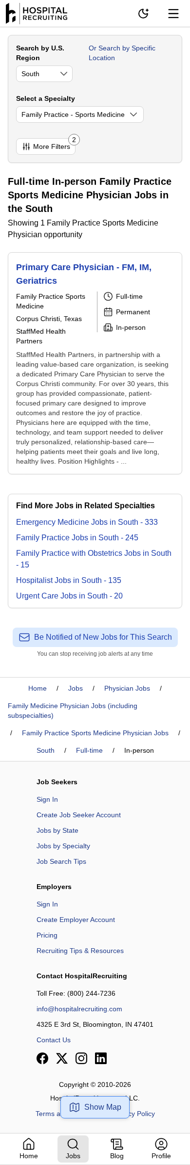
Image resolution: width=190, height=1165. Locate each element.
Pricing (47, 935)
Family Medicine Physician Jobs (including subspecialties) (72, 710)
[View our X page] (62, 1058)
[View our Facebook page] (42, 1058)
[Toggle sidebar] (173, 13)
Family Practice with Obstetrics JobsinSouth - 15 (93, 559)
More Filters (54, 144)
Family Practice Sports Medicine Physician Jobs (95, 733)
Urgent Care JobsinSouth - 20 (69, 596)
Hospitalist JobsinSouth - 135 (68, 580)
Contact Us (54, 1040)
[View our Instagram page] (81, 1058)
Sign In (47, 799)
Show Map (102, 1107)
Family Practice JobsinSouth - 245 (77, 538)
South (46, 750)
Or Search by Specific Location (122, 53)
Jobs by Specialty (63, 846)
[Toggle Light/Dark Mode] (143, 13)
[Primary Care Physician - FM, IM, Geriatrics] (95, 363)
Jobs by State (57, 830)
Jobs (75, 688)
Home (37, 688)
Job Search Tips (61, 861)
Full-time (89, 750)
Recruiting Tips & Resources (80, 951)
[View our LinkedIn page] (101, 1058)
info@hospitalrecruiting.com (79, 1009)
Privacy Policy (134, 1113)
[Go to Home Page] (36, 13)
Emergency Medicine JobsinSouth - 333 (87, 522)
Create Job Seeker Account (79, 815)
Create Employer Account (76, 919)
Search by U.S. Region (40, 53)
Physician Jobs (127, 688)
